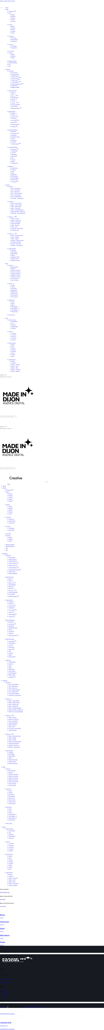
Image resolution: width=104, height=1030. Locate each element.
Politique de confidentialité (30, 1007)
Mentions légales (41, 1007)
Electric (2, 915)
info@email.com (4, 1025)
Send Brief (2, 899)
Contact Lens (4, 921)
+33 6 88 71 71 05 (4, 982)
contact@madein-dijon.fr (6, 979)
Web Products (4, 935)
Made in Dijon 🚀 (4, 1007)
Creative (2, 917)
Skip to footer (11, 1)
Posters (2, 942)
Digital (2, 928)
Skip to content (4, 1)
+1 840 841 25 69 (5, 1022)
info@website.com (5, 892)
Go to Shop (3, 906)
